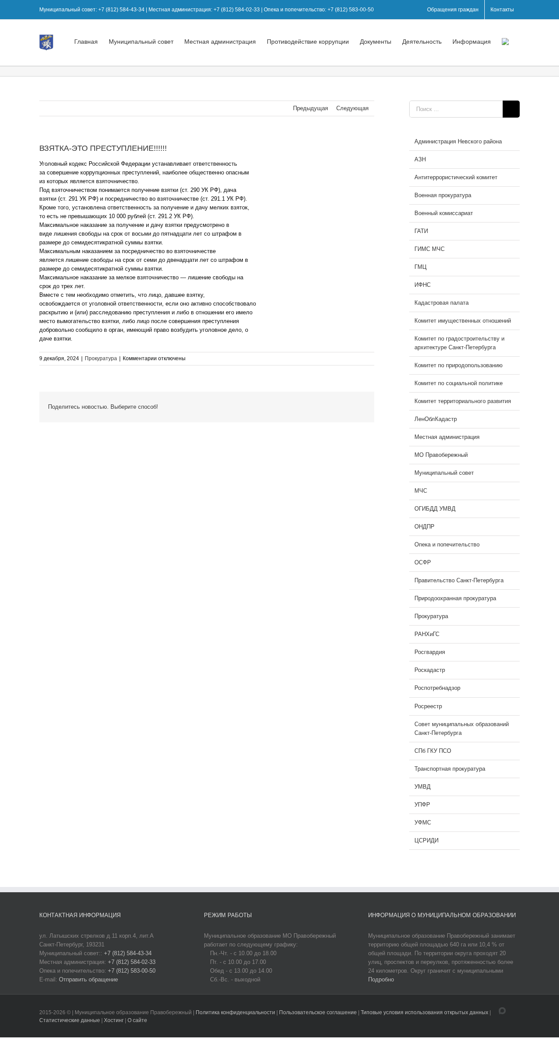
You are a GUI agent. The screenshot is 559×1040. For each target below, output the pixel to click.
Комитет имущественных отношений (462, 320)
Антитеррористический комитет (455, 177)
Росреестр (428, 706)
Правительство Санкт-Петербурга (459, 580)
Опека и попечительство (447, 544)
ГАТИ (421, 231)
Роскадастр (429, 670)
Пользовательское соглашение (318, 1012)
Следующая (352, 108)
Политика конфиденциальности (236, 1012)
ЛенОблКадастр (435, 419)
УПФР (422, 804)
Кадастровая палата (441, 302)
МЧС (420, 490)
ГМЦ (420, 267)
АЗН (420, 159)
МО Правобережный (441, 455)
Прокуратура (101, 358)
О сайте (137, 1020)
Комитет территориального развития (462, 401)
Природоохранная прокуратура (455, 598)
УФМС (422, 822)
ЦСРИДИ (426, 840)
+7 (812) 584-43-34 (128, 953)
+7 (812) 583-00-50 (131, 970)
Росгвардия (429, 652)
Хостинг (114, 1020)
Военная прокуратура (442, 195)
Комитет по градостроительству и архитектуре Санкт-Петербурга (459, 343)
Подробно (381, 979)
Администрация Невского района (458, 141)
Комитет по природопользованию (458, 365)
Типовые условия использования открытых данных (424, 1012)
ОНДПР (424, 526)
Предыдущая (310, 108)
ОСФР (422, 562)
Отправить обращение (88, 979)
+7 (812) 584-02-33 (131, 962)
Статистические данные (69, 1020)
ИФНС (422, 285)
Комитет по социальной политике (458, 383)
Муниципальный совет (444, 473)
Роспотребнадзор (437, 688)
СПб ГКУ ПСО (432, 751)
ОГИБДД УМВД (434, 508)
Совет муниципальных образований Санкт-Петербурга (461, 728)
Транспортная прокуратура (449, 768)
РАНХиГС (426, 634)
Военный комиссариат (443, 213)
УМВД (422, 786)
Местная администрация (447, 437)
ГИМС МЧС (429, 249)
